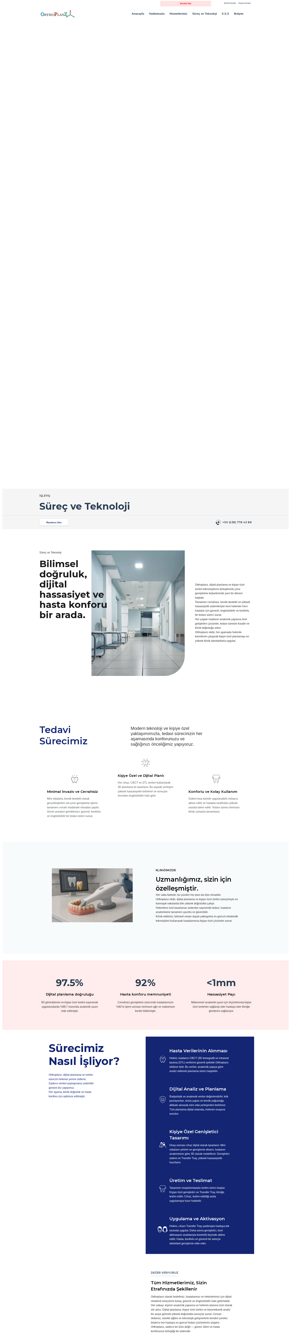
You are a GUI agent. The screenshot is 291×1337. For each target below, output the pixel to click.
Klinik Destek (230, 3)
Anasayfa (138, 13)
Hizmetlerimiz (178, 13)
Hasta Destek (244, 3)
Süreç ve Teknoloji (204, 13)
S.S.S (225, 13)
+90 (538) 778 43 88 (237, 522)
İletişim (238, 13)
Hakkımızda (157, 13)
